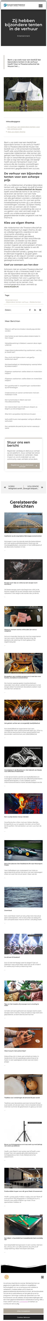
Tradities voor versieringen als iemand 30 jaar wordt (22, 1097)
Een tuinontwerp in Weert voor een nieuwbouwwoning (18, 401)
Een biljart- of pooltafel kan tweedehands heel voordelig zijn (23, 1238)
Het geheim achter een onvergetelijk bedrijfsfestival (22, 723)
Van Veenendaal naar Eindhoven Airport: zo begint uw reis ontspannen (21, 408)
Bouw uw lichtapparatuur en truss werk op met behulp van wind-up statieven (23, 1145)
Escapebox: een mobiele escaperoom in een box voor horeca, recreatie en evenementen (22, 677)
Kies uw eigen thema (16, 132)
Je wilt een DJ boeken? (12, 957)
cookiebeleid (23, 1302)
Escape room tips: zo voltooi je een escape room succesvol (21, 583)
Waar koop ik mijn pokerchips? (15, 1051)
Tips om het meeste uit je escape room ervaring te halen (21, 1004)
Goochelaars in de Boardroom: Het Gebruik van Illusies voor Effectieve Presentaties (23, 770)
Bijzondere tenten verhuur (17, 302)
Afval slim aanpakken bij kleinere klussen (20, 414)
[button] (42, 1277)
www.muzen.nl (11, 287)
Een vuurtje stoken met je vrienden (16, 817)
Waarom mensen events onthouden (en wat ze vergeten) (20, 630)
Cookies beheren (23, 1317)
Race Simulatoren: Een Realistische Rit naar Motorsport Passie (23, 864)
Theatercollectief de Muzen (29, 189)
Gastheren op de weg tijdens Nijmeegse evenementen (23, 536)
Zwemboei (8, 910)
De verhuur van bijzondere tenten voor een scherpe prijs (23, 128)
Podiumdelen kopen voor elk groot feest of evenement (23, 1191)
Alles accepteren (23, 1311)
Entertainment (23, 36)
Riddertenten (35, 302)
